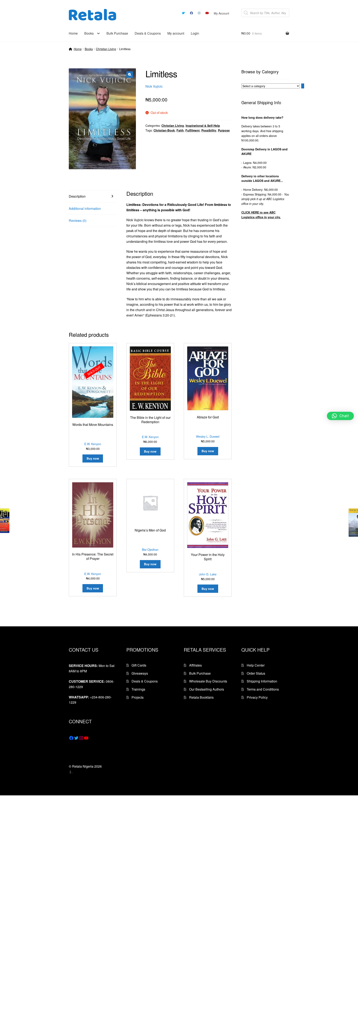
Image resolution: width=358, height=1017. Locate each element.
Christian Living (106, 49)
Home (73, 33)
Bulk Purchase (117, 33)
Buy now (93, 458)
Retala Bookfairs (201, 697)
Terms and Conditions (263, 689)
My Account (221, 13)
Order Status (256, 673)
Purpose (224, 130)
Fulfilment (192, 130)
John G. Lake (207, 574)
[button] (129, 74)
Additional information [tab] (85, 208)
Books (89, 33)
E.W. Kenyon (92, 444)
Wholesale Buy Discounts (208, 681)
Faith (180, 130)
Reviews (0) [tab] (77, 220)
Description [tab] (77, 196)
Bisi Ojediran (150, 549)
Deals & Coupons (148, 33)
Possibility (208, 130)
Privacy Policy (257, 697)
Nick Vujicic (154, 86)
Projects (138, 697)
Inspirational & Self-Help (203, 125)
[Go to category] (302, 85)
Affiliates (195, 665)
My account (175, 33)
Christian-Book (164, 130)
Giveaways (140, 673)
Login (195, 33)
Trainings (138, 689)
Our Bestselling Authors (206, 689)
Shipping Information (262, 681)
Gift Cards (139, 665)
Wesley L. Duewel (207, 436)
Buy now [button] (150, 451)
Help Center (256, 665)
